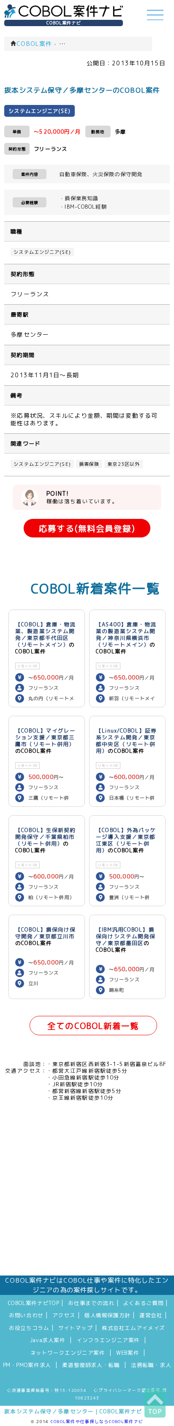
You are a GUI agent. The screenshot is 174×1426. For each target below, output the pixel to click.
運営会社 (151, 1315)
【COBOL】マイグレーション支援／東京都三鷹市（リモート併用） (45, 737)
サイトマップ (75, 1327)
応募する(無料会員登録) (87, 528)
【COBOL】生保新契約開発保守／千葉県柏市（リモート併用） (45, 837)
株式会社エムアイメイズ (133, 1327)
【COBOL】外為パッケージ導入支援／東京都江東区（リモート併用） (126, 840)
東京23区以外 (123, 464)
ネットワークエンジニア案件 (67, 1352)
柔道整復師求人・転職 (91, 1365)
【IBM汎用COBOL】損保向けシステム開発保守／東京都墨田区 (125, 936)
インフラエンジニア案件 (108, 1340)
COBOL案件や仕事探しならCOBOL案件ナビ (97, 1421)
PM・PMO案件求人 (27, 1365)
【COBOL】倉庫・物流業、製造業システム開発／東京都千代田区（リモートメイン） (45, 634)
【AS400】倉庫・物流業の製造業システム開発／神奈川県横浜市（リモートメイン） (126, 634)
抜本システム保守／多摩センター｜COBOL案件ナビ (73, 1411)
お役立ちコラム (29, 1327)
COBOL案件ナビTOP (34, 1303)
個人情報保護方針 (107, 1315)
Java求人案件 (47, 1340)
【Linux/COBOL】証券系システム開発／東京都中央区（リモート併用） (126, 740)
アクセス (64, 1315)
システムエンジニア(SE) (42, 252)
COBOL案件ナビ (63, 23)
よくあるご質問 (143, 1303)
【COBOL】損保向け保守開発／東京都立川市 (45, 933)
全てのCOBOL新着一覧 (93, 1025)
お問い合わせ (26, 1315)
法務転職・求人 (151, 1365)
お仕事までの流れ (91, 1303)
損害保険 (89, 464)
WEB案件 (127, 1352)
